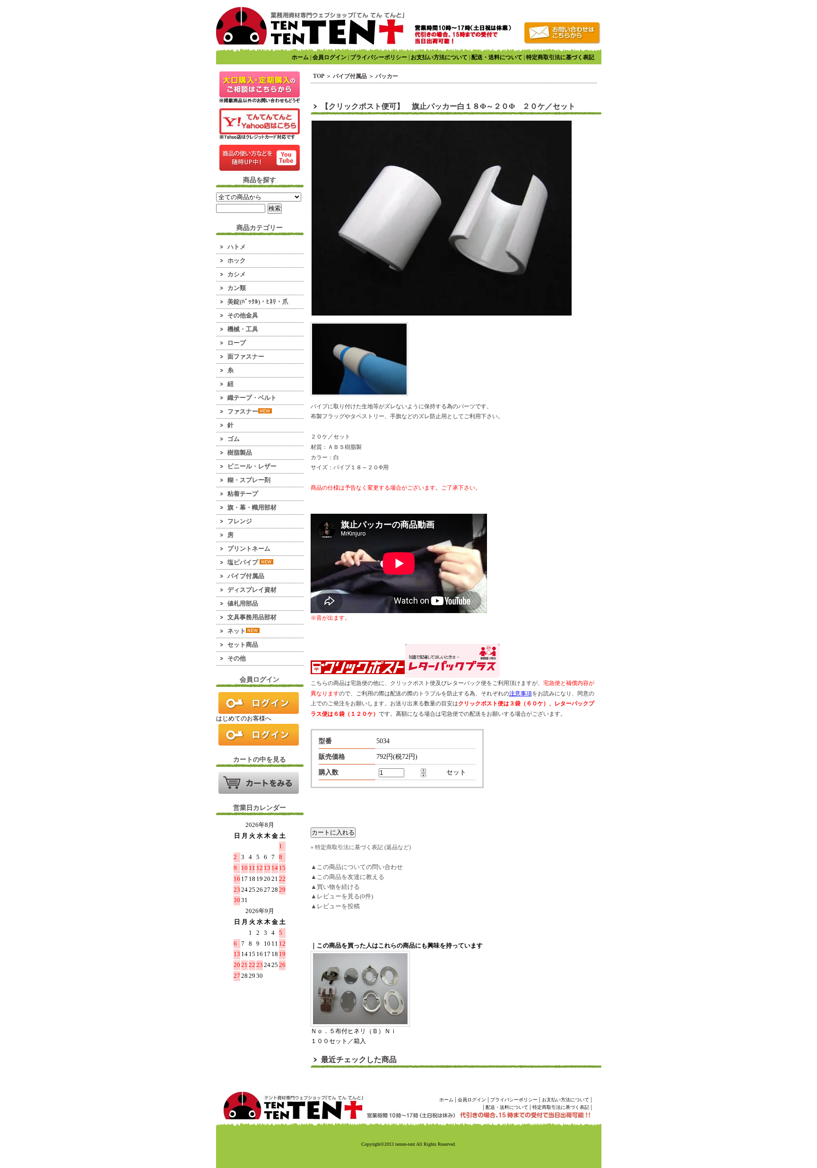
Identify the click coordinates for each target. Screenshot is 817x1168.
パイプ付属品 (245, 576)
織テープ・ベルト (252, 397)
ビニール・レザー (252, 466)
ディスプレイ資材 (252, 589)
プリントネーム (248, 548)
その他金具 (242, 315)
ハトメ (236, 246)
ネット (236, 630)
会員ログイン (330, 57)
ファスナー (242, 411)
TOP (318, 76)
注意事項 (520, 693)
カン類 (236, 287)
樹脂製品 (239, 452)
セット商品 (242, 644)
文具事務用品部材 (252, 617)
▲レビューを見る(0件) (342, 896)
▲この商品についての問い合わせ (357, 866)
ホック (236, 260)
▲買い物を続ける (335, 886)
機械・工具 (242, 329)
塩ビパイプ (243, 562)
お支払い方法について (439, 57)
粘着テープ (242, 493)
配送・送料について (496, 57)
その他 (236, 658)
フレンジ (239, 521)
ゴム (233, 438)
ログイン (258, 703)
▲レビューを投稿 (335, 906)
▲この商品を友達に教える (347, 876)
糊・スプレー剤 (248, 479)
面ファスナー (245, 356)
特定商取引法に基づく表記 (560, 57)
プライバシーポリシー (378, 57)
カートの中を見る (258, 783)
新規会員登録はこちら (258, 735)
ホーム (300, 57)
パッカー (386, 76)
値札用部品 (242, 603)
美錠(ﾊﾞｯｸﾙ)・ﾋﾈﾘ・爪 (257, 301)
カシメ (236, 274)
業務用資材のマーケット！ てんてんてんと (310, 25)
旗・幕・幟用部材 (252, 507)
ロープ (236, 342)
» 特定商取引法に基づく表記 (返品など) (361, 847)
